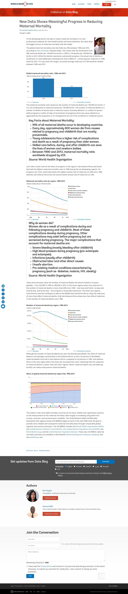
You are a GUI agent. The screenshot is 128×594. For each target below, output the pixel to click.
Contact (96, 4)
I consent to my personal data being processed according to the (85, 474)
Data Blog (72, 12)
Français (79, 466)
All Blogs (81, 4)
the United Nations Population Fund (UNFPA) (81, 429)
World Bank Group (33, 432)
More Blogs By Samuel (51, 514)
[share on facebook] (3, 289)
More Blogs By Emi (50, 498)
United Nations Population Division (63, 432)
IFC (34, 591)
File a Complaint (113, 586)
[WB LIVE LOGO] (106, 5)
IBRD (27, 591)
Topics (89, 4)
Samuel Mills (32, 30)
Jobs (38, 586)
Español (88, 466)
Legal (12, 586)
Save (30, 576)
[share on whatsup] (3, 301)
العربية (97, 466)
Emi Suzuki (23, 30)
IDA (31, 591)
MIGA (38, 591)
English (28, 33)
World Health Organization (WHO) (89, 426)
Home (73, 4)
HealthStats (34, 437)
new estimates (43, 51)
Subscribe (105, 461)
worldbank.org (111, 1)
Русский (105, 466)
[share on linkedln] (3, 297)
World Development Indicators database (83, 434)
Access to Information (30, 586)
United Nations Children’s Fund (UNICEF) (46, 429)
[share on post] (3, 293)
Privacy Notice (46, 566)
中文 (58, 469)
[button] (115, 4)
